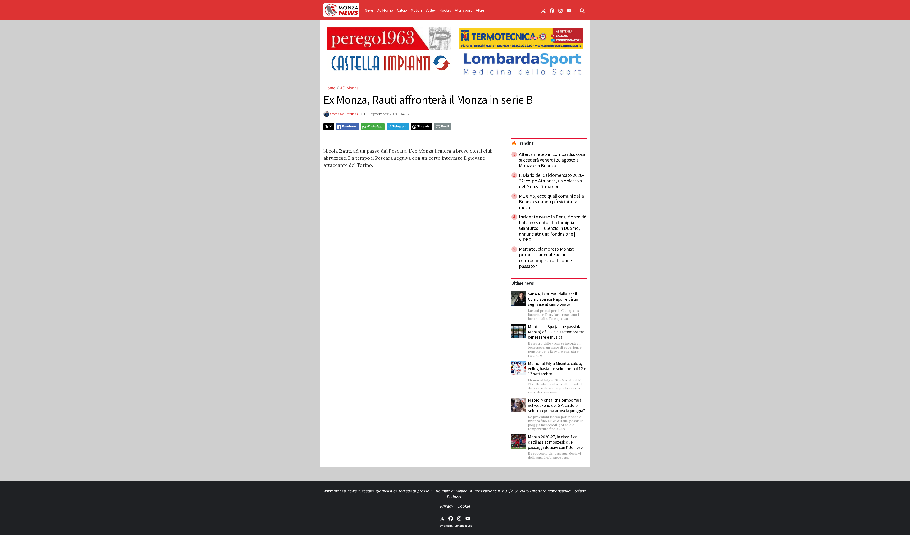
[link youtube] (569, 10)
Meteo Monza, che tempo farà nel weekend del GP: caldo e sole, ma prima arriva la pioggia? (556, 405)
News (369, 10)
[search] (582, 10)
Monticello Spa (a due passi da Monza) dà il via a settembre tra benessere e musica (556, 332)
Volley (431, 10)
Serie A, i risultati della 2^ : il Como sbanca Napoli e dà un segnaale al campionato (553, 299)
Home (330, 88)
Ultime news (522, 283)
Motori (416, 10)
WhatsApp (374, 126)
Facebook (349, 126)
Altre (480, 10)
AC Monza (385, 10)
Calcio (402, 10)
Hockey (445, 10)
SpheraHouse (463, 525)
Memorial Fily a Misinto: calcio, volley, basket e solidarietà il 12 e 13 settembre (557, 368)
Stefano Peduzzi (344, 114)
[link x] (543, 10)
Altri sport (463, 10)
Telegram (399, 126)
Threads (423, 126)
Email (445, 126)
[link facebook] (552, 10)
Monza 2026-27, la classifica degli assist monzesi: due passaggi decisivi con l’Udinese (555, 442)
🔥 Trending (522, 143)
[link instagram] (560, 10)
